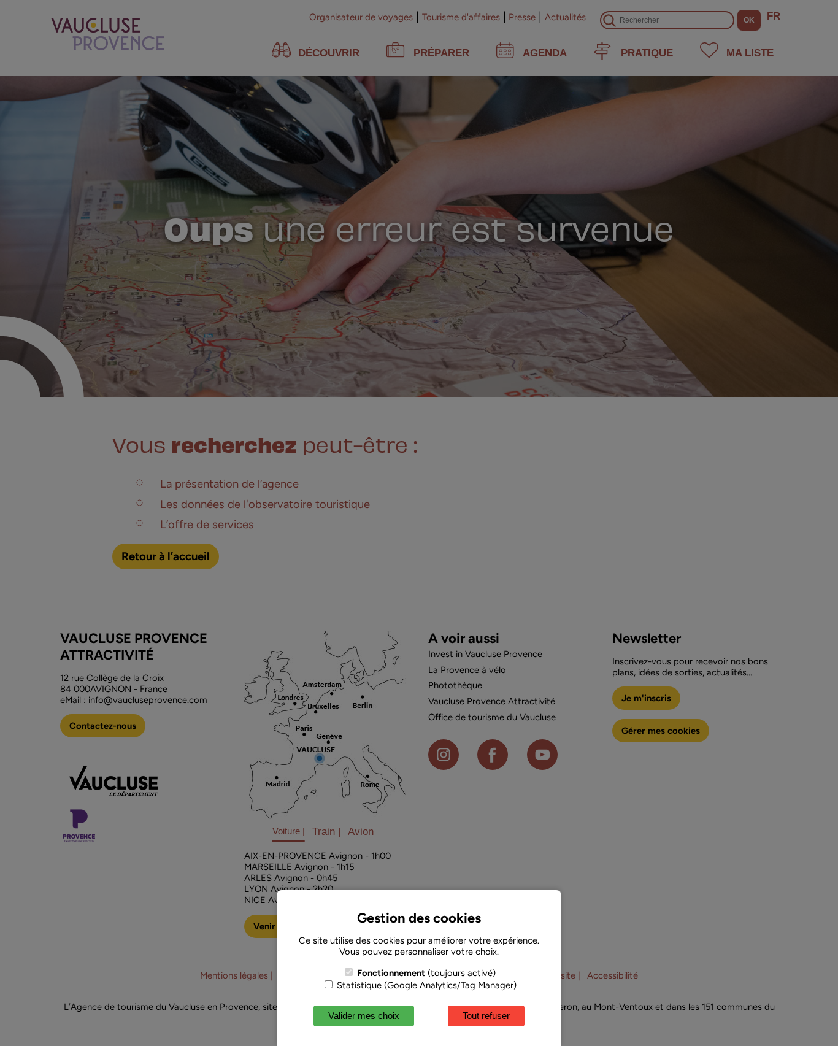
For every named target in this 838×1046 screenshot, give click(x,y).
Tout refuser (486, 1015)
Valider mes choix (363, 1015)
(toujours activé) (426, 973)
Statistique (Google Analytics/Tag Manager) (425, 985)
